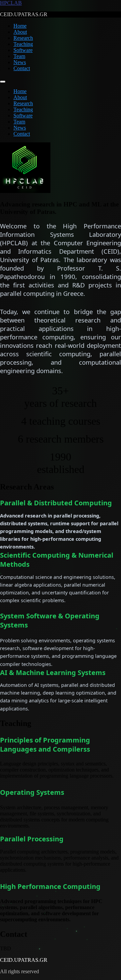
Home (20, 26)
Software (23, 50)
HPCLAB (11, 3)
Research (23, 38)
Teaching (23, 44)
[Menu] (2, 82)
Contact (21, 68)
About (20, 32)
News (19, 62)
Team (19, 56)
